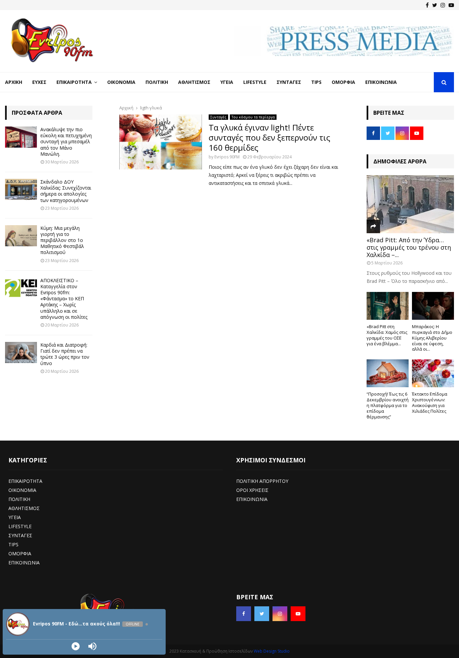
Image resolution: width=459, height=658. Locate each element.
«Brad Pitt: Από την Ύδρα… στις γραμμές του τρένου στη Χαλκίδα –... (409, 247)
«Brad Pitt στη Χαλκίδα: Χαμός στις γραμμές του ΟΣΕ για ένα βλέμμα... (387, 334)
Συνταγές (289, 82)
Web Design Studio (272, 651)
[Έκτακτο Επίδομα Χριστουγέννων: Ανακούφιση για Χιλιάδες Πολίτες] (433, 373)
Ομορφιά (343, 82)
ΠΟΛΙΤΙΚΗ (19, 499)
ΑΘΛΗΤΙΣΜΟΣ (24, 508)
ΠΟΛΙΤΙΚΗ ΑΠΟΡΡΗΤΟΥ (262, 481)
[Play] (76, 646)
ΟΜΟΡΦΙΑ (19, 553)
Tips (316, 82)
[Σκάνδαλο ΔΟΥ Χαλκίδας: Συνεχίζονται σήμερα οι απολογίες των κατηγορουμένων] (21, 189)
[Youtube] (451, 5)
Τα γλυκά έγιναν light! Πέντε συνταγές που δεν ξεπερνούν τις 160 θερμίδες (269, 137)
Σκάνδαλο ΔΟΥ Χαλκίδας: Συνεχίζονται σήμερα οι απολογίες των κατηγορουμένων (65, 191)
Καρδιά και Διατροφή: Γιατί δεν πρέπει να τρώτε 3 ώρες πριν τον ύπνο (64, 354)
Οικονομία (121, 82)
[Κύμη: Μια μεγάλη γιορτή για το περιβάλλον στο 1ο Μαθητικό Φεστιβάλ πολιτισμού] (21, 235)
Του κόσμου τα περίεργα (253, 117)
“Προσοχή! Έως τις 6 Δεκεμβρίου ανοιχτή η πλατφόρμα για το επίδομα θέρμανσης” (388, 405)
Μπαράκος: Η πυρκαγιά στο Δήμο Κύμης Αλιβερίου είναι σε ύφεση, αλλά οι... (432, 337)
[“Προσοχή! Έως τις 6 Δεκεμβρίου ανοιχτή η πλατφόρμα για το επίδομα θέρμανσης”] (388, 373)
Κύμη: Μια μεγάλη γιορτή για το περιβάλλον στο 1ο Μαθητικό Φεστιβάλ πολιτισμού (62, 240)
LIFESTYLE (20, 526)
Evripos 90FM (227, 157)
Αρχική (13, 82)
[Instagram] (443, 5)
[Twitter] (434, 5)
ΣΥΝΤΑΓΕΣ (20, 535)
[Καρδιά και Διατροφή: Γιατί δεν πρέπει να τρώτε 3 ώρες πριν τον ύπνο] (21, 352)
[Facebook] (427, 5)
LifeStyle (254, 82)
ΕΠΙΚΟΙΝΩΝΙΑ (24, 562)
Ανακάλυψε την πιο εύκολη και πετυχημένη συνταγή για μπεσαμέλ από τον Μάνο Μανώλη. (66, 141)
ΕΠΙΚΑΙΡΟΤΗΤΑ (25, 481)
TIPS (13, 544)
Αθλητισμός (194, 82)
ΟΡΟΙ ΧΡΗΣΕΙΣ (252, 490)
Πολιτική (156, 82)
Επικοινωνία (381, 82)
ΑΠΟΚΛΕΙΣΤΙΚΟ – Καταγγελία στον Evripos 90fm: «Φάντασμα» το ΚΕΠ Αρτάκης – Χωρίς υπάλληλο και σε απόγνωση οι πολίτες (63, 298)
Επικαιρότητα (74, 82)
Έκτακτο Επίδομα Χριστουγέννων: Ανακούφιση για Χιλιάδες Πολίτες (429, 402)
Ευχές (39, 82)
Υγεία (226, 82)
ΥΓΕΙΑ (14, 517)
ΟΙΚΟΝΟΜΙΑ (22, 490)
